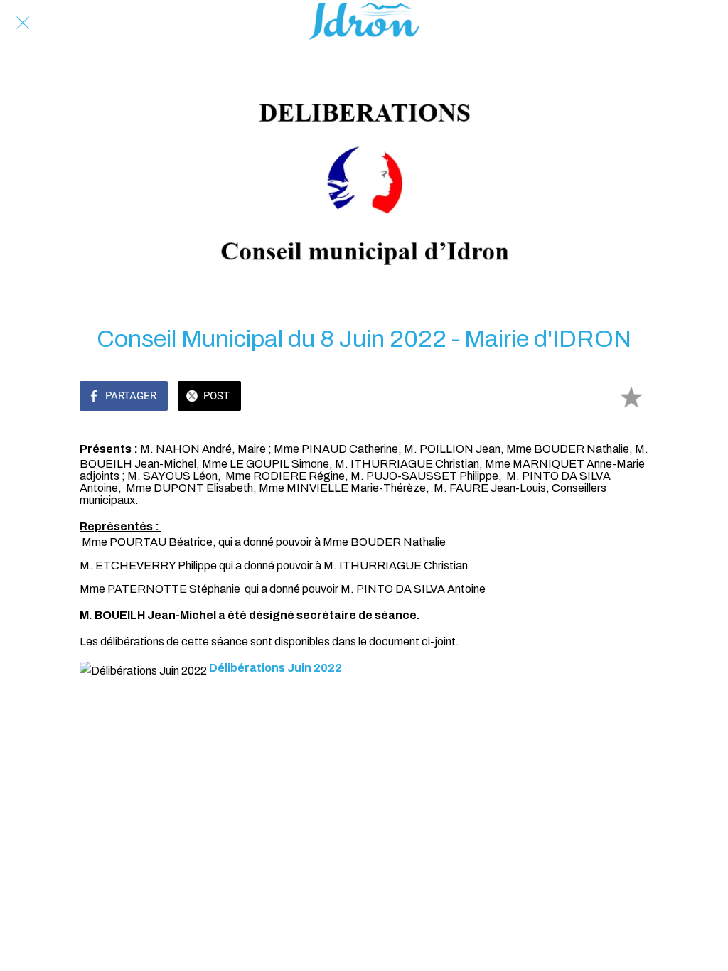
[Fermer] (22, 22)
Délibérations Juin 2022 (275, 668)
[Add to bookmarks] (631, 397)
